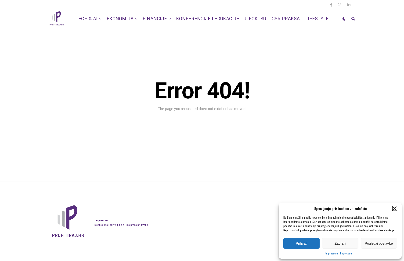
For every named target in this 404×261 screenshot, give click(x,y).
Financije (155, 18)
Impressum (331, 253)
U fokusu (255, 18)
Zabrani (340, 243)
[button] (394, 208)
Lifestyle (317, 18)
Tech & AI (86, 18)
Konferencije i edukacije (207, 18)
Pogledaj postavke (379, 243)
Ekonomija (120, 18)
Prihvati (301, 243)
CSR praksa (286, 18)
